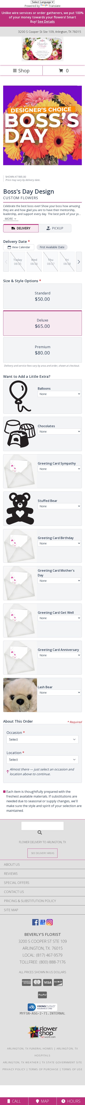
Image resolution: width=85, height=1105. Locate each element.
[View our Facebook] (35, 924)
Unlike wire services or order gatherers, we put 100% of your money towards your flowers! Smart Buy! (43, 17)
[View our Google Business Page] (42, 924)
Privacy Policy (14, 1069)
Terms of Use (72, 1069)
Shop (23, 70)
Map (44, 1101)
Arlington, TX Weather (21, 1062)
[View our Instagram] (49, 924)
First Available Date (52, 247)
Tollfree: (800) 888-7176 (43, 962)
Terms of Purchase (44, 1069)
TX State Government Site (62, 1062)
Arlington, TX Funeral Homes (30, 1048)
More (9, 219)
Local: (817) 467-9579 (42, 955)
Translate (54, 6)
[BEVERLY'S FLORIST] (42, 60)
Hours (72, 1101)
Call (15, 1101)
